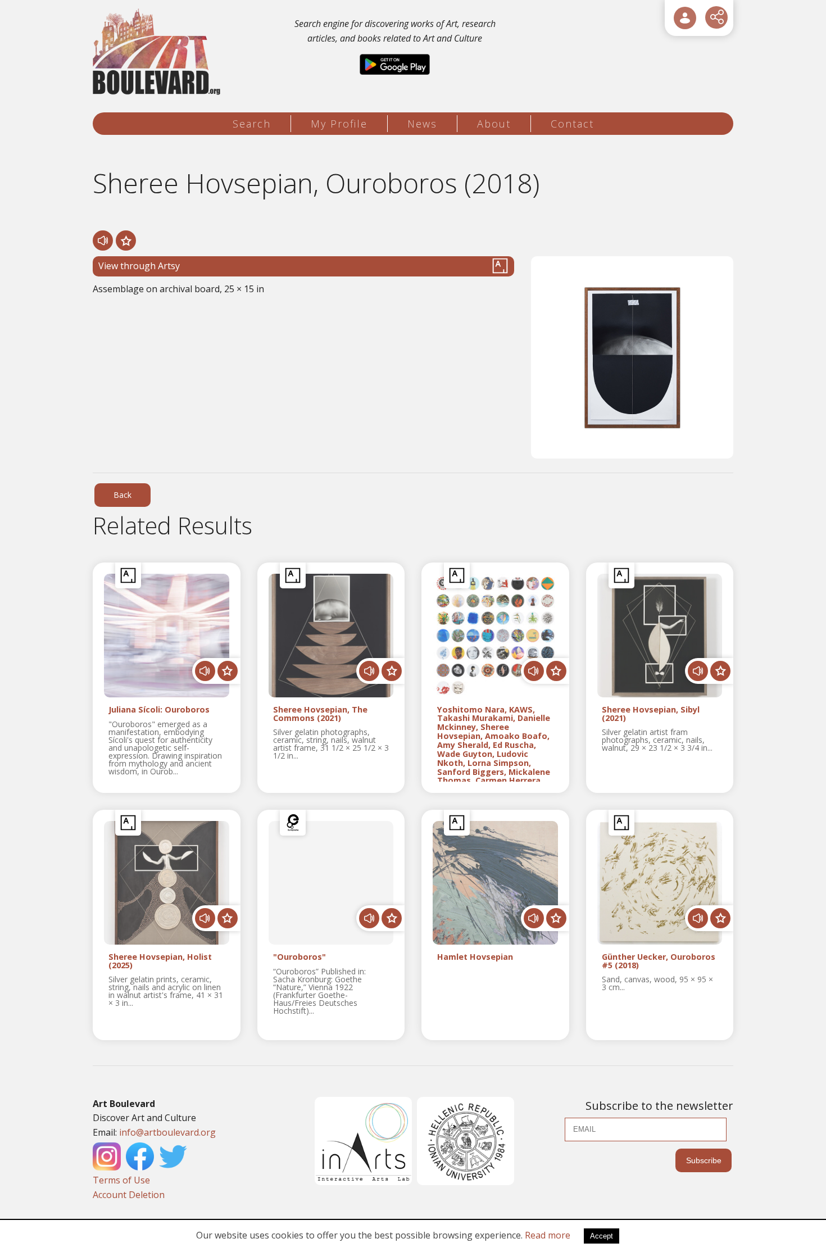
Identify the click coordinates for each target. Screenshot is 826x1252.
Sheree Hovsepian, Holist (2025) (160, 961)
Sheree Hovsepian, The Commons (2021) (320, 714)
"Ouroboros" (299, 957)
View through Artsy (139, 266)
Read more (547, 1235)
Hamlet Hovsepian (475, 957)
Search (252, 123)
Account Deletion (129, 1195)
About (494, 123)
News (422, 123)
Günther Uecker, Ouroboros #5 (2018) (658, 961)
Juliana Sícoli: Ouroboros (159, 710)
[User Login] (685, 18)
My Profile (339, 123)
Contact (572, 123)
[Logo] (158, 52)
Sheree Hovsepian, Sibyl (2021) (651, 714)
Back (122, 494)
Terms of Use (121, 1180)
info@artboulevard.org (167, 1132)
